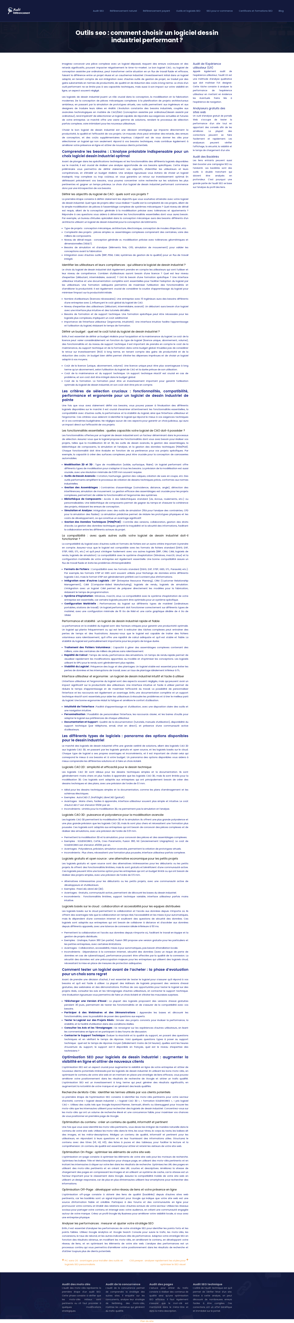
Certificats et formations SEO (256, 10)
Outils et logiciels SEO (188, 10)
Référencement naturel (123, 10)
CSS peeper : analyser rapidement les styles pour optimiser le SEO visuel (157, 1262)
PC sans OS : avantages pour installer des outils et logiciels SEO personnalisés (94, 1262)
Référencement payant (156, 10)
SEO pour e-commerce (220, 10)
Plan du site (147, 1321)
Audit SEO (98, 10)
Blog (281, 10)
